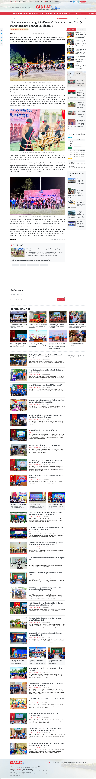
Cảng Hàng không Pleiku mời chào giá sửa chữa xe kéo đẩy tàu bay (76, 182)
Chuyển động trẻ (14, 18)
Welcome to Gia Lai (39, 1)
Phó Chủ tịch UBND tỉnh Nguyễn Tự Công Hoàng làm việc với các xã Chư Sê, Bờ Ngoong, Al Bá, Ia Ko (76, 94)
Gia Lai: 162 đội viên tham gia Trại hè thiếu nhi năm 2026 (45, 574)
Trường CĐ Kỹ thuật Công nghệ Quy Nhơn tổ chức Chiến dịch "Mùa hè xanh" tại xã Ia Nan (45, 729)
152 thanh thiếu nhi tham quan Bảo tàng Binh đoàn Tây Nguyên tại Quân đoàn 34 (47, 684)
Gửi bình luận (60, 299)
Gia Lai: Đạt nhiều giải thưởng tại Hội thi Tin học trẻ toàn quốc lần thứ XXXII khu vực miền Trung (37, 506)
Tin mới (81, 29)
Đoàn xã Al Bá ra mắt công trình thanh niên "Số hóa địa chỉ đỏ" (45, 669)
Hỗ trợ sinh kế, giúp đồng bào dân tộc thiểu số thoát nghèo (81, 105)
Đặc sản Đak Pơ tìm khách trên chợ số (76, 344)
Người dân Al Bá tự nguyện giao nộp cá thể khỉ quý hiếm (81, 114)
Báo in (24, 1)
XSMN (83, 355)
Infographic (56, 1)
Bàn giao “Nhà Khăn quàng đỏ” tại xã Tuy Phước (44, 445)
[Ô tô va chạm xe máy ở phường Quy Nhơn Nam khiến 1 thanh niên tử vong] (70, 65)
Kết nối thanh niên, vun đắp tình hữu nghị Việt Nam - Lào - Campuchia (80, 59)
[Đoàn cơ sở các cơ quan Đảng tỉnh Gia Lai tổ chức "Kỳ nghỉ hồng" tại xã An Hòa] (18, 497)
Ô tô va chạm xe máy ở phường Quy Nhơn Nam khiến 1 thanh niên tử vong (80, 66)
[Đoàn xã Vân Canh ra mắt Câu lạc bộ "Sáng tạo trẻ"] (18, 390)
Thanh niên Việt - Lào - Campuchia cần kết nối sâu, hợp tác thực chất (37, 345)
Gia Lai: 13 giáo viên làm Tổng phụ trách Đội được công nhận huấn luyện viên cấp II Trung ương (46, 543)
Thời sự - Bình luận (33, 13)
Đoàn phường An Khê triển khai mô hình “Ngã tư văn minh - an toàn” (46, 371)
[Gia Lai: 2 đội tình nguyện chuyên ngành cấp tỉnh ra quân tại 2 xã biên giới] (18, 638)
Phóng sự (31, 432)
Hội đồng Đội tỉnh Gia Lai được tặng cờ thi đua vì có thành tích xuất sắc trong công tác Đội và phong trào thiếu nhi (57, 346)
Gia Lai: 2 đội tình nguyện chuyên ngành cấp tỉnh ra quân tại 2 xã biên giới (45, 634)
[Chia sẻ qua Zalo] (1, 33)
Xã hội (79, 13)
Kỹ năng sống (77, 18)
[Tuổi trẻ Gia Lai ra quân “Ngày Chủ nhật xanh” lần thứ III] (18, 703)
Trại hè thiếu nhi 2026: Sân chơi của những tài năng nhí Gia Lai (56, 506)
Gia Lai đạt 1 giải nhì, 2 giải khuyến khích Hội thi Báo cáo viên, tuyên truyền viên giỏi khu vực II (76, 124)
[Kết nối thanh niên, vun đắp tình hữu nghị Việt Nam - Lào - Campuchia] (70, 58)
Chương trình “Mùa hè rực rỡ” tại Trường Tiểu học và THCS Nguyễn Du (80, 51)
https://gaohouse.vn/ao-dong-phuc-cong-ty (76, 357)
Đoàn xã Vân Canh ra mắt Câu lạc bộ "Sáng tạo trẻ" (45, 385)
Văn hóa (70, 13)
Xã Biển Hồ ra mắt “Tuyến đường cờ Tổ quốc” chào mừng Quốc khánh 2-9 (80, 35)
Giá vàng (69, 158)
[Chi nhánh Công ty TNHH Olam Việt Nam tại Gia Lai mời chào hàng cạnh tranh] (71, 202)
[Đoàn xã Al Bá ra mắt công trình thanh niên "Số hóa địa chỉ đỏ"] (18, 673)
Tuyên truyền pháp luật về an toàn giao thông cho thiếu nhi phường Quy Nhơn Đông (45, 589)
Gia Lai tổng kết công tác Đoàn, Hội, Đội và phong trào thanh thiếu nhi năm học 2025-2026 (46, 461)
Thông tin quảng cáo (76, 175)
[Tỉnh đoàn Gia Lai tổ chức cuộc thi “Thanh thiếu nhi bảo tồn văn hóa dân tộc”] (18, 653)
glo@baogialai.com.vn (17, 769)
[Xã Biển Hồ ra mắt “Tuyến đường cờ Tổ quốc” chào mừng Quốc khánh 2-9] (70, 34)
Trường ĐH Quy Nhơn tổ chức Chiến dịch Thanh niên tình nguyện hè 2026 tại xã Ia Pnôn (46, 356)
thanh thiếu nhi (44, 265)
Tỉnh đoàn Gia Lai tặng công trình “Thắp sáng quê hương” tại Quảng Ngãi (45, 619)
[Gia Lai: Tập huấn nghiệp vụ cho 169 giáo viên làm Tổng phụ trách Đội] (18, 718)
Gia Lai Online (19, 762)
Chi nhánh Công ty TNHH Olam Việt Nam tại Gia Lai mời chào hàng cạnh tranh (76, 204)
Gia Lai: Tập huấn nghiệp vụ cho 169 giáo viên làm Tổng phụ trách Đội (45, 714)
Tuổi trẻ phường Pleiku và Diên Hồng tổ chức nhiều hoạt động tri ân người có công (46, 744)
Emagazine (48, 1)
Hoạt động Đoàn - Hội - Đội (26, 18)
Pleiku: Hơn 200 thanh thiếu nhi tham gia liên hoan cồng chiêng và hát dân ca (43, 249)
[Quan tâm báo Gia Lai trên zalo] (74, 1)
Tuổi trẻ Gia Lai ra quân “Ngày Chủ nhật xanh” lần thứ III (46, 699)
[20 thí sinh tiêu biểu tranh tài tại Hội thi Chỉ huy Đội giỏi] (18, 563)
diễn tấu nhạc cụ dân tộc (33, 265)
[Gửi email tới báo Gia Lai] (78, 1)
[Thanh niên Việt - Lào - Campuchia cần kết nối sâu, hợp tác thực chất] (38, 336)
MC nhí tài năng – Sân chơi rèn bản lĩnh (44, 430)
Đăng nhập (83, 1)
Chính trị (25, 13)
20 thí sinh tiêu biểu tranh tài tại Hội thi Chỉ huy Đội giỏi (47, 559)
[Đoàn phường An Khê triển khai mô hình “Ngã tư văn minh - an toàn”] (18, 375)
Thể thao (85, 13)
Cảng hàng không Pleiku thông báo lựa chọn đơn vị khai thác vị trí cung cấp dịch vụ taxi (76, 214)
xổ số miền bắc (70, 355)
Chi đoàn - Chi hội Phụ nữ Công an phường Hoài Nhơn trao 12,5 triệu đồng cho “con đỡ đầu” (46, 401)
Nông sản (70, 137)
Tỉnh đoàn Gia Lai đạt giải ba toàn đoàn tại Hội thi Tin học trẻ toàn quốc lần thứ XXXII (76, 43)
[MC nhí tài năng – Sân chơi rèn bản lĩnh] (18, 435)
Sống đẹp (71, 18)
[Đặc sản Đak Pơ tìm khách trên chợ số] (77, 336)
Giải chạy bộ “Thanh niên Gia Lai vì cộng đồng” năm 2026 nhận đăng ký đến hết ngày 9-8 (37, 662)
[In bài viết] (1, 43)
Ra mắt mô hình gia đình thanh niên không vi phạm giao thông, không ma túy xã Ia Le (45, 416)
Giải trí (75, 13)
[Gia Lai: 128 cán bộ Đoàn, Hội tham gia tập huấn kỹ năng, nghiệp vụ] (56, 653)
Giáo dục (46, 13)
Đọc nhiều (71, 29)
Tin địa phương (75, 74)
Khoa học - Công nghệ (61, 13)
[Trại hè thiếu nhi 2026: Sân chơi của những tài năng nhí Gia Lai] (56, 497)
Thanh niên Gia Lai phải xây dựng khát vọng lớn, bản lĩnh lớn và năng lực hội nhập (46, 528)
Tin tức (30, 531)
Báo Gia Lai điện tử (48, 8)
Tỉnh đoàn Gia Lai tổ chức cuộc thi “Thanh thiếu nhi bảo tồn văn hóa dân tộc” (18, 662)
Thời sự (15, 13)
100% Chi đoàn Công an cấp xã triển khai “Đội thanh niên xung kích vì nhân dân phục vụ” (46, 604)
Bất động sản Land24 (78, 355)
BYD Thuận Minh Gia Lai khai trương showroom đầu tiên (76, 225)
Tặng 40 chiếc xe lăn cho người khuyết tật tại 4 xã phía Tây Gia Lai (76, 83)
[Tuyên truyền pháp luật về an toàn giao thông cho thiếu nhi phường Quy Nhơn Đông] (18, 593)
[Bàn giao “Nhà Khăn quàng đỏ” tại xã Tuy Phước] (18, 450)
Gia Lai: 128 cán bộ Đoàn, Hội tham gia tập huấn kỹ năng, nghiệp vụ (55, 662)
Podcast (31, 1)
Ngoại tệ (69, 147)
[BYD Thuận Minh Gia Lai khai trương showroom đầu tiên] (71, 223)
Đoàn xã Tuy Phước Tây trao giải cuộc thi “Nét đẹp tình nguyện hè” (46, 476)
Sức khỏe (52, 13)
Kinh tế (41, 13)
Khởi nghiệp (84, 18)
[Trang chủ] (11, 13)
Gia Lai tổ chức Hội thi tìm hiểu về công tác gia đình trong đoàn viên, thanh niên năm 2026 (18, 345)
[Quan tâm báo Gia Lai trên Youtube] (76, 1)
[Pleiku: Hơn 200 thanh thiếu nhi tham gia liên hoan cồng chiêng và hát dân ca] (17, 252)
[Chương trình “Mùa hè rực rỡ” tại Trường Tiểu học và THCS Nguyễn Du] (70, 51)
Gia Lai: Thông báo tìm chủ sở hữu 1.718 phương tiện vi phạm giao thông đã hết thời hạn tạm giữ (76, 193)
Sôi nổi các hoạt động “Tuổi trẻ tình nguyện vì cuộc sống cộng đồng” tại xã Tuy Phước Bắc (45, 513)
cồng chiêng (15, 265)
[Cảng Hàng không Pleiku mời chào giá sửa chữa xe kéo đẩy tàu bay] (71, 180)
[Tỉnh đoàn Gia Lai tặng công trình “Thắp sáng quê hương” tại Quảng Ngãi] (18, 623)
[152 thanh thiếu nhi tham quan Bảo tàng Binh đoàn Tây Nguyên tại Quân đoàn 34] (18, 688)
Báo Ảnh (18, 1)
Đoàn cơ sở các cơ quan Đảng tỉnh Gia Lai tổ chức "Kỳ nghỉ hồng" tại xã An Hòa (18, 506)
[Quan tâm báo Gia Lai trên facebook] (71, 1)
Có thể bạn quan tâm (20, 309)
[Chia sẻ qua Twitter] (1, 37)
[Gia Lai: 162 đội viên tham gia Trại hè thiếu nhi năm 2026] (18, 578)
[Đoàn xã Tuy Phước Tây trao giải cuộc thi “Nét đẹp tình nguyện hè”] (18, 480)
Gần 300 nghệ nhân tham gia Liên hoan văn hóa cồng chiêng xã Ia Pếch (31, 260)
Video (12, 1)
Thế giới (20, 13)
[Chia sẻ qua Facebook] (1, 30)
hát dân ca (23, 265)
